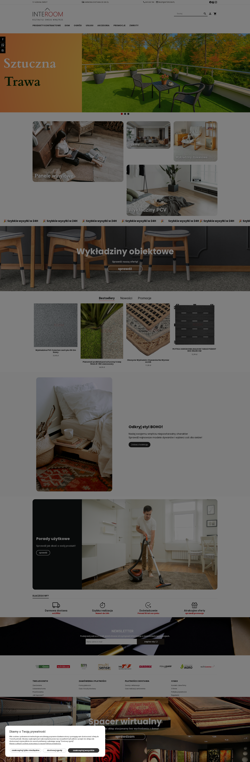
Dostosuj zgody (54, 750)
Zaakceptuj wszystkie (83, 750)
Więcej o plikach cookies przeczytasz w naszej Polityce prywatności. (35, 744)
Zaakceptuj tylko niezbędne (25, 750)
